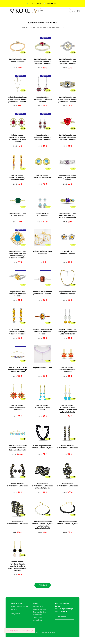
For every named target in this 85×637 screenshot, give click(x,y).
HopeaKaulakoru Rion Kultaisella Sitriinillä (67, 292)
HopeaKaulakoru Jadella (42, 367)
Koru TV (38, 632)
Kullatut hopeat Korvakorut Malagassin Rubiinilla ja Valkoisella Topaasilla (17, 138)
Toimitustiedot (38, 607)
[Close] (32, 631)
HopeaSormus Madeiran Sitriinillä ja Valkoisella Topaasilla (42, 331)
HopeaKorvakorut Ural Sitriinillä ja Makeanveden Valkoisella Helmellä (67, 331)
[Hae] (68, 10)
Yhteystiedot (37, 620)
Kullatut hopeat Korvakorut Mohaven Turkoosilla (67, 369)
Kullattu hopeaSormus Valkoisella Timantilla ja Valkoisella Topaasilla (67, 61)
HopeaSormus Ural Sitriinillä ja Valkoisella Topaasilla (17, 293)
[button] (6, 10)
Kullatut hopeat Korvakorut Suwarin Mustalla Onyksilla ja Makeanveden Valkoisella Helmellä (17, 566)
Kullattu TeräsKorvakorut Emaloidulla (42, 252)
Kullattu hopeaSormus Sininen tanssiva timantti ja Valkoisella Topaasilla (67, 99)
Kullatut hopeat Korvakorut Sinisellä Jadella (42, 407)
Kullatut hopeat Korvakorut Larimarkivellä (42, 176)
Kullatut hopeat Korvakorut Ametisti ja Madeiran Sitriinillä (17, 177)
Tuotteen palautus (39, 609)
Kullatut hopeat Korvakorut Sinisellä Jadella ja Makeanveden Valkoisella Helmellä (67, 408)
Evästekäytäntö (38, 617)
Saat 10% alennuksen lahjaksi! (18, 631)
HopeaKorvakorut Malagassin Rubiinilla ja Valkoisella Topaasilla (42, 137)
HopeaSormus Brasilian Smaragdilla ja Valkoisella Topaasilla (67, 177)
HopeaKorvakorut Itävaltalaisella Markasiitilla (67, 447)
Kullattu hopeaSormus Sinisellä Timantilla (17, 60)
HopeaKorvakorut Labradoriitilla (42, 214)
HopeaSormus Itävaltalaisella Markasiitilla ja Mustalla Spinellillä (42, 486)
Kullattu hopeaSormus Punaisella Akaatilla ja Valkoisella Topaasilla (67, 137)
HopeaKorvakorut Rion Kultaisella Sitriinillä (67, 252)
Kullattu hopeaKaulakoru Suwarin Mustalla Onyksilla (42, 447)
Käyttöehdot (37, 615)
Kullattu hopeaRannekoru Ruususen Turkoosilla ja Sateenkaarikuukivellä (17, 448)
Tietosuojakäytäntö (39, 612)
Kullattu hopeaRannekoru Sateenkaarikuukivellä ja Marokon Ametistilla (17, 369)
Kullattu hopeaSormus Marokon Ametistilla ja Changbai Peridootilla (67, 215)
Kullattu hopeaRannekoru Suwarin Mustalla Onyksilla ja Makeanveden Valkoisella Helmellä (42, 525)
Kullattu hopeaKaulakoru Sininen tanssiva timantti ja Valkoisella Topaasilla (17, 99)
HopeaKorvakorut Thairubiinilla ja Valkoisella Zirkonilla (42, 99)
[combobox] (54, 10)
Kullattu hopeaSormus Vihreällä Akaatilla (17, 214)
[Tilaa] (71, 616)
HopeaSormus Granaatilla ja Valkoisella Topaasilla (42, 292)
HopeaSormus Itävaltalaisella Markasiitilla (67, 485)
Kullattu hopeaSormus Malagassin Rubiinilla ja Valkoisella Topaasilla (42, 61)
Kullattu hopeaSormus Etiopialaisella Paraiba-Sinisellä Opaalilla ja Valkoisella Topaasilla (17, 254)
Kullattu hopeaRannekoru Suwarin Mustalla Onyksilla (67, 523)
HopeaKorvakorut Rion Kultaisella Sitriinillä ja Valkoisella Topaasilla (17, 331)
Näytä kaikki (42, 585)
